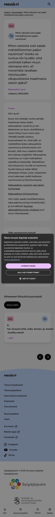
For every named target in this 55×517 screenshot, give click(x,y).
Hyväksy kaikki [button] (28, 266)
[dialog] (27, 258)
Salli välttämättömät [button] (28, 272)
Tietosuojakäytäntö (12, 260)
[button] (27, 278)
